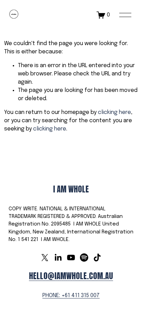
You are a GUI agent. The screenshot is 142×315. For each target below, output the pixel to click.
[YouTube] (71, 257)
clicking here (114, 112)
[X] (45, 257)
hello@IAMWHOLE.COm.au (71, 276)
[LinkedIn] (58, 257)
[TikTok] (97, 257)
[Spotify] (84, 257)
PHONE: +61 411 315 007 (71, 295)
